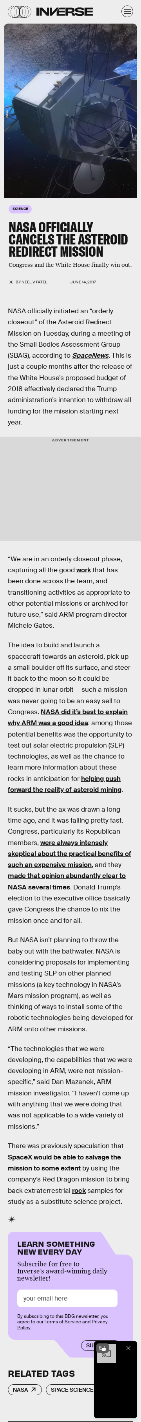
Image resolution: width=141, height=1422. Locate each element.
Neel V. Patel (34, 282)
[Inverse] (64, 11)
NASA (20, 1389)
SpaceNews (90, 355)
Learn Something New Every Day (56, 1246)
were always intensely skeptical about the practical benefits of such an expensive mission (69, 854)
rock (79, 1191)
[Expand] (102, 1348)
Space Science (72, 1389)
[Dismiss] (128, 1348)
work (83, 570)
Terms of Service (63, 1322)
